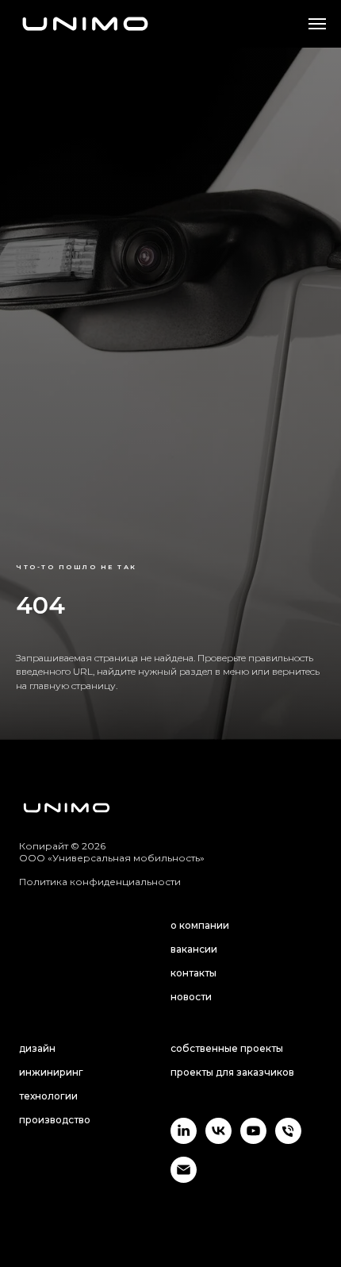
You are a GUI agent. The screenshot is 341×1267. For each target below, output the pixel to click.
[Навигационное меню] (317, 23)
